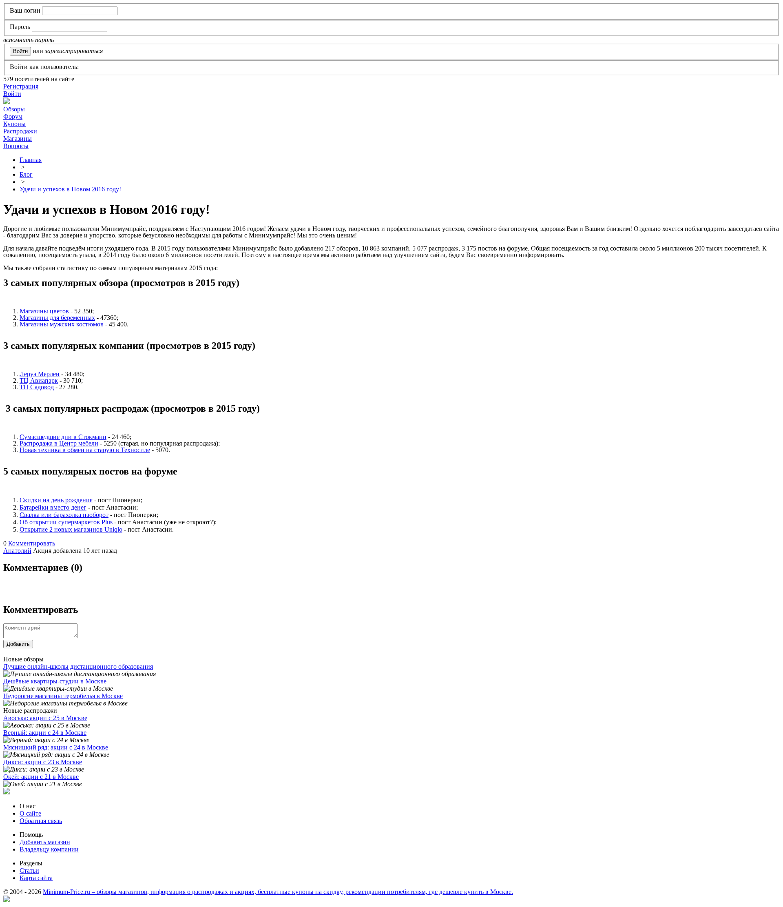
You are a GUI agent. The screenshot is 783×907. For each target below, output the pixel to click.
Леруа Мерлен (40, 373)
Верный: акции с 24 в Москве (44, 732)
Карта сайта (36, 877)
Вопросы (16, 145)
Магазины (17, 138)
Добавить (18, 644)
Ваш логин (25, 10)
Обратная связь (41, 820)
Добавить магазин (45, 841)
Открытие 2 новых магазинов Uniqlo (71, 529)
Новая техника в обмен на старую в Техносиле (85, 449)
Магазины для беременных (57, 317)
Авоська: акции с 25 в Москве (45, 717)
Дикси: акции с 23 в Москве (42, 761)
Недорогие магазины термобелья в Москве (63, 695)
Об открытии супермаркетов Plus (66, 522)
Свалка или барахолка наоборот (64, 514)
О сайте (30, 813)
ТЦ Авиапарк (39, 380)
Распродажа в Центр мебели (59, 443)
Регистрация (20, 86)
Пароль (20, 26)
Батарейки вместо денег (53, 507)
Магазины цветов (44, 311)
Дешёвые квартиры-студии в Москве (54, 681)
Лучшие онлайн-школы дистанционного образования (78, 666)
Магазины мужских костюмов (62, 324)
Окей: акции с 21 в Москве (41, 776)
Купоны (14, 123)
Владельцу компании (49, 849)
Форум (12, 116)
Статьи (29, 870)
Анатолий (17, 550)
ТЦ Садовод (37, 387)
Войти (12, 93)
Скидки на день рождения (56, 500)
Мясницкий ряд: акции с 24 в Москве (55, 747)
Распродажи (20, 131)
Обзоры (14, 109)
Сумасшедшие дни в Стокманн (63, 436)
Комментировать (31, 543)
